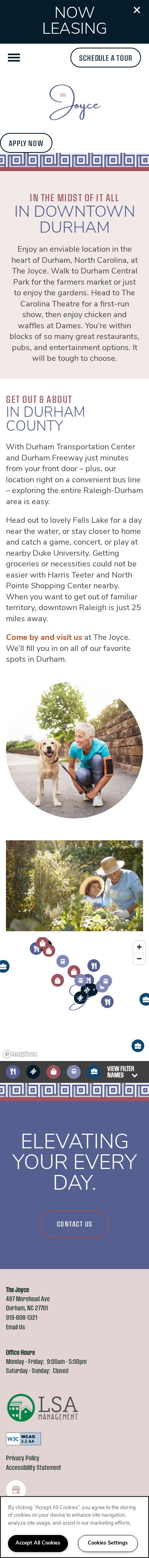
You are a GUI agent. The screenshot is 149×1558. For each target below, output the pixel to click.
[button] (137, 10)
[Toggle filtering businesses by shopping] (53, 1072)
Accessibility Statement (33, 1467)
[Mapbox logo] (19, 1054)
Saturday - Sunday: (28, 1370)
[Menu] (14, 57)
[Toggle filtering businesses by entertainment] (33, 1072)
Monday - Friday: (25, 1361)
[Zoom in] (139, 947)
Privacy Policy (22, 1458)
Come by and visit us (44, 638)
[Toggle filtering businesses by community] (94, 1072)
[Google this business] (16, 1490)
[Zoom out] (139, 958)
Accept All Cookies (37, 1543)
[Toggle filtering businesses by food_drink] (13, 1072)
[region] (74, 1527)
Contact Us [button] (75, 1224)
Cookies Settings (108, 1543)
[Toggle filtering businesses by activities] (74, 1072)
